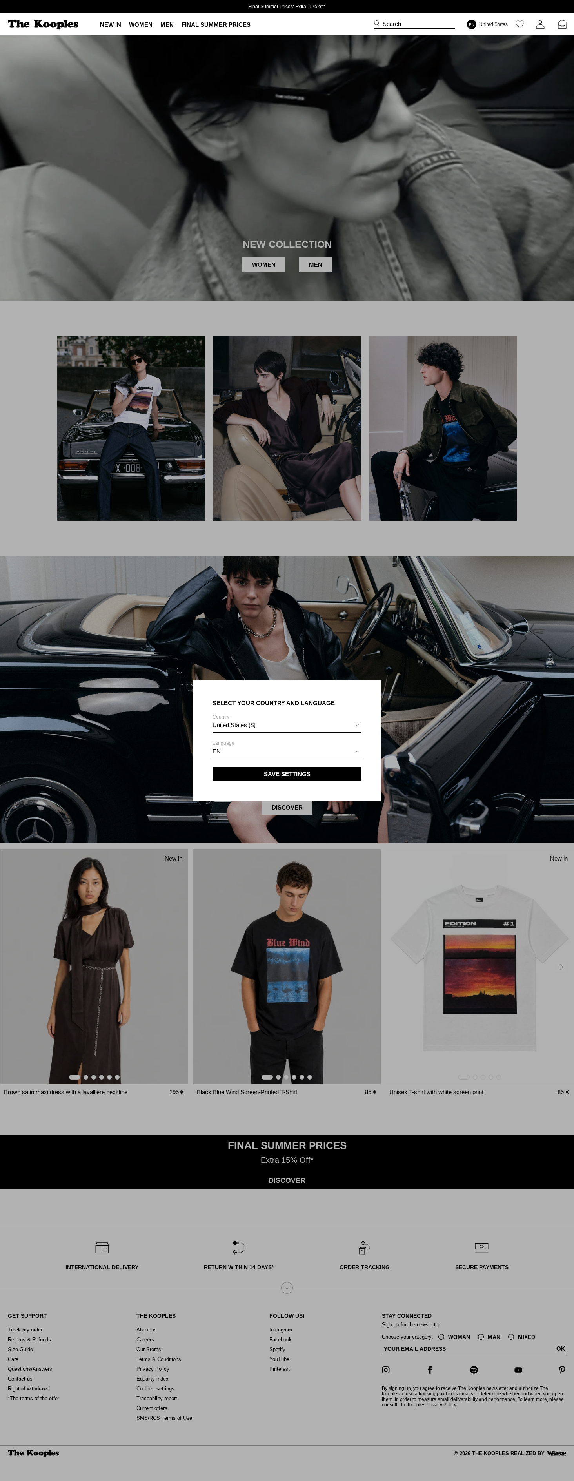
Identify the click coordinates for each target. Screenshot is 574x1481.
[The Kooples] (44, 24)
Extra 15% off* (310, 6)
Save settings (287, 774)
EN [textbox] (217, 751)
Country (234, 721)
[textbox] (287, 725)
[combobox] (287, 726)
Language (223, 747)
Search (392, 23)
